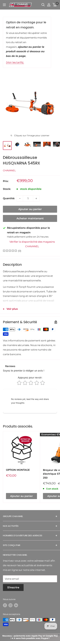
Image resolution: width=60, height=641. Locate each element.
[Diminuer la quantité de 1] (20, 198)
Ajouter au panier (30, 209)
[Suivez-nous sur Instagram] (10, 605)
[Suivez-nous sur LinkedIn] (16, 605)
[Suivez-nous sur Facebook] (5, 605)
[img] (10, 251)
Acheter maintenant (30, 218)
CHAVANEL (9, 170)
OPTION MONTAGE (18, 469)
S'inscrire (13, 587)
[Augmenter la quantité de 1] (36, 198)
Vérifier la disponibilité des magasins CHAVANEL (32, 244)
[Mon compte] (48, 4)
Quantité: (9, 198)
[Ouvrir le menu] (4, 5)
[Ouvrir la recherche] (43, 4)
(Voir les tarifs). (15, 62)
